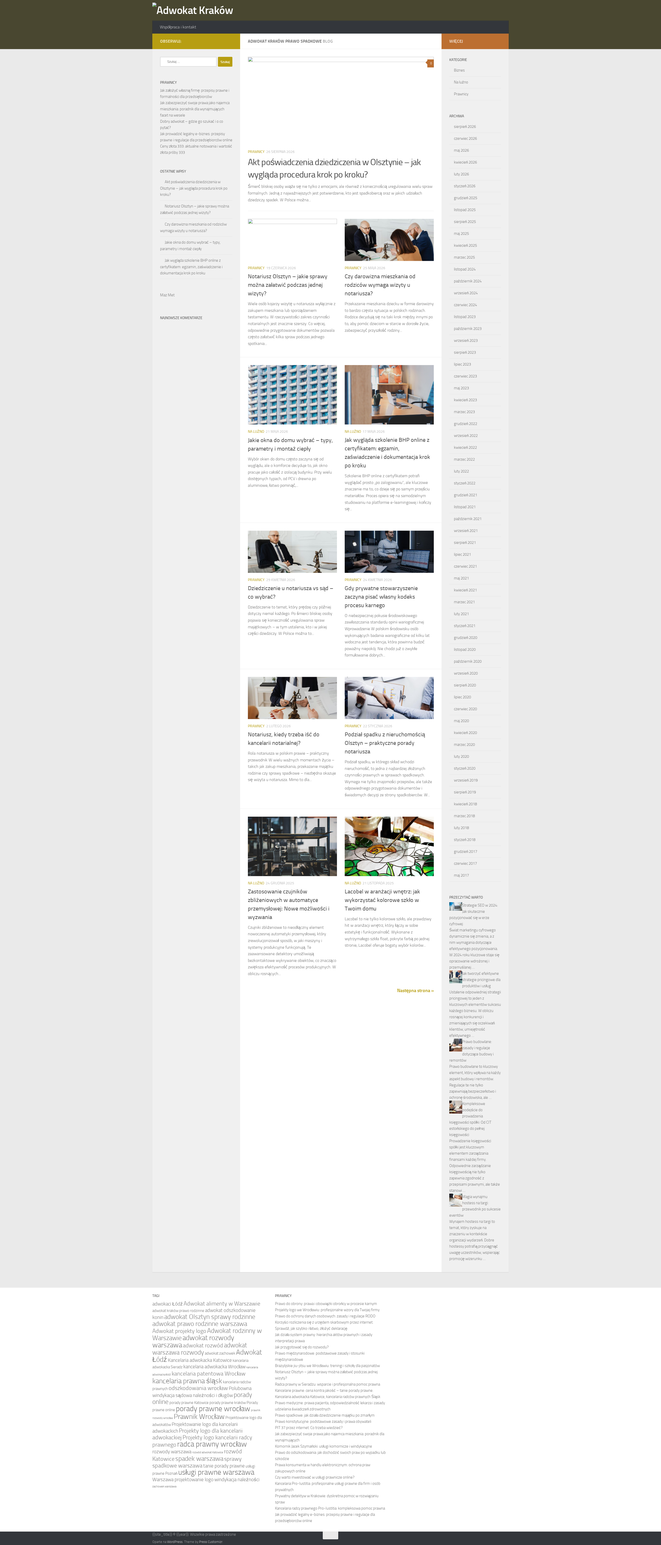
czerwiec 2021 (465, 566)
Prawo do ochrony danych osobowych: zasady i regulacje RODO (325, 1316)
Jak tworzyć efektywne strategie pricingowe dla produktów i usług (481, 979)
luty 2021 (461, 614)
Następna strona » (415, 990)
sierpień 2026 (465, 126)
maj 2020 (461, 721)
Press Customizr (210, 1542)
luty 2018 (461, 827)
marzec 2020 (464, 744)
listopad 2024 (465, 269)
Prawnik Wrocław (199, 1416)
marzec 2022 (464, 459)
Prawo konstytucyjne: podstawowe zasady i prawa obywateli (323, 1421)
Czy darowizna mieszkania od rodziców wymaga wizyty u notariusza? (380, 285)
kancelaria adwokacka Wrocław (214, 1367)
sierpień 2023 (465, 352)
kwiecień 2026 (465, 162)
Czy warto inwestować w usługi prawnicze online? (315, 1477)
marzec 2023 (464, 412)
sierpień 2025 (465, 221)
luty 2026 (461, 174)
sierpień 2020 (465, 685)
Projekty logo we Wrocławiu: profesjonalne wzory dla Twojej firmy (327, 1310)
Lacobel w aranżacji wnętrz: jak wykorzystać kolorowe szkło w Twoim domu (382, 900)
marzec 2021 (464, 602)
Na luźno (256, 431)
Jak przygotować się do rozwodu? (302, 1347)
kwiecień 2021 (465, 590)
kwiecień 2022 (465, 447)
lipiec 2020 (462, 697)
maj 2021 (461, 578)
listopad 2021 (465, 507)
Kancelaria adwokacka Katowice (200, 1360)
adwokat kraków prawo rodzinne (178, 1310)
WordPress (175, 1542)
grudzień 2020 (465, 637)
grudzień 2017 (465, 851)
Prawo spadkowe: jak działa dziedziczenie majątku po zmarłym (325, 1415)
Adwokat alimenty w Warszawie (222, 1303)
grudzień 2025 (465, 198)
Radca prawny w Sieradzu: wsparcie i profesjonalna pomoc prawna (327, 1384)
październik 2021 (468, 518)
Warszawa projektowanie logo (183, 1479)
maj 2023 (461, 388)
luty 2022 (461, 471)
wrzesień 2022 (466, 435)
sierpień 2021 (465, 542)
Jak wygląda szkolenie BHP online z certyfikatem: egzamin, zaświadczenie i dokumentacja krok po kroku (191, 266)
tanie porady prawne (224, 1466)
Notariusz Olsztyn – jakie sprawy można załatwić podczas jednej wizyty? (287, 285)
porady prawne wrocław (213, 1408)
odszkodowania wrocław (198, 1388)
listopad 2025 (465, 209)
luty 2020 (461, 756)
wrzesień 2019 (466, 780)
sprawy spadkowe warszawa (197, 1462)
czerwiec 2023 (465, 376)
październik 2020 (468, 661)
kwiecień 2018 (465, 804)
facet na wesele (172, 115)
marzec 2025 (464, 257)
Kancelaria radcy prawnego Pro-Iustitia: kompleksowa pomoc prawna (330, 1508)
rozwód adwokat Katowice (207, 1452)
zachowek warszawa (164, 1486)
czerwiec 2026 (465, 138)
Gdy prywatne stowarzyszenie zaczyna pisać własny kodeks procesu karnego (381, 597)
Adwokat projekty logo (179, 1330)
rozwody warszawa (171, 1452)
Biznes (459, 70)
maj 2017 (461, 875)
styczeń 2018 (464, 839)
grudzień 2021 (465, 495)
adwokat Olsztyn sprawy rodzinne (209, 1316)
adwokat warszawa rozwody (199, 1348)
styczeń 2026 (464, 186)
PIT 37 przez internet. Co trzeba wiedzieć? (309, 1427)
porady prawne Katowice (189, 1402)
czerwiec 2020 (465, 709)
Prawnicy (256, 152)
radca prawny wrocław (212, 1444)
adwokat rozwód (203, 1345)
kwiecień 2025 (465, 245)
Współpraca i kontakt (178, 27)
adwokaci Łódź (167, 1304)
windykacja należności (236, 1479)
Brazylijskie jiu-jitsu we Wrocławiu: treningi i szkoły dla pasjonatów (327, 1365)
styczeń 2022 (464, 483)
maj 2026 (461, 150)
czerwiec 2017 (465, 863)
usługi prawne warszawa (216, 1472)
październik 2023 (468, 328)
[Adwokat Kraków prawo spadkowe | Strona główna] (195, 10)
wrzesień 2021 (466, 530)
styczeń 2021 (464, 625)
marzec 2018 (464, 816)
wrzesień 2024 (466, 293)
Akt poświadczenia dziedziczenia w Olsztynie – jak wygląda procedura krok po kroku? (193, 188)
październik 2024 (468, 281)
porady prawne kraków (227, 1402)
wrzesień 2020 (466, 673)
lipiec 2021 (462, 554)
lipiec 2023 (462, 364)
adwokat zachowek (220, 1353)
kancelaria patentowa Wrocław (209, 1373)
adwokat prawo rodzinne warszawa (199, 1323)
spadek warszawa (199, 1458)
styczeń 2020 (464, 768)
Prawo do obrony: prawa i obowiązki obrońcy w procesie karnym (326, 1303)
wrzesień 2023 (466, 340)
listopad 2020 (465, 649)
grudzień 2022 (465, 423)
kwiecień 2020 (465, 732)
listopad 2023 (465, 316)
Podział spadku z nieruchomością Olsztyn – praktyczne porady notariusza (385, 743)
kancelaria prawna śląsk (187, 1381)
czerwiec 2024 (465, 305)
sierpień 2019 (465, 792)
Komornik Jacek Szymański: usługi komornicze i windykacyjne (323, 1446)
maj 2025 (461, 233)
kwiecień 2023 (465, 400)
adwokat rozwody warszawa (193, 1341)
